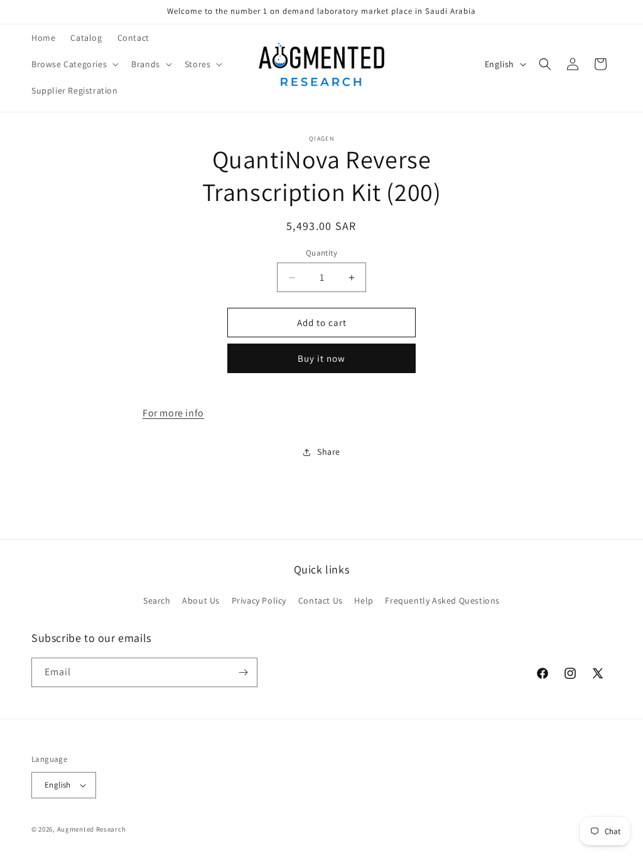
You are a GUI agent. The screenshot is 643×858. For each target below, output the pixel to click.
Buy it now (321, 358)
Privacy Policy (259, 600)
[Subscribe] (243, 672)
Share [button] (328, 451)
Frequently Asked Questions (442, 600)
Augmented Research (91, 829)
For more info (173, 413)
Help (363, 600)
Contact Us (320, 600)
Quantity (321, 252)
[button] (74, 64)
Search (157, 600)
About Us (201, 600)
